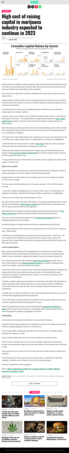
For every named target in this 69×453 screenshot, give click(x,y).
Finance (45, 376)
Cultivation (31, 376)
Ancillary (22, 376)
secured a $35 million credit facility (24, 153)
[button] (3, 2)
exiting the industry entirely (32, 263)
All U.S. (15, 376)
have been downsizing (41, 260)
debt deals (39, 144)
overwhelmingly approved (44, 218)
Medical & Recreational (57, 376)
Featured (39, 376)
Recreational (7, 377)
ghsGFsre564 (13, 39)
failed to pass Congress (29, 204)
